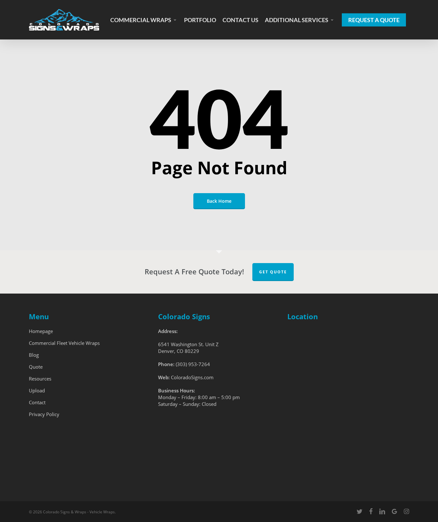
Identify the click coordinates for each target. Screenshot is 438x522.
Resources (40, 378)
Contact (37, 402)
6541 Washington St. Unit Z (188, 344)
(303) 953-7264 (193, 364)
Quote (36, 367)
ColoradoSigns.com (192, 377)
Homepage (41, 331)
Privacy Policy (44, 414)
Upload (37, 390)
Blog (34, 355)
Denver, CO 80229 (178, 351)
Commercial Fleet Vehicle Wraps (64, 343)
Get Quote (273, 272)
